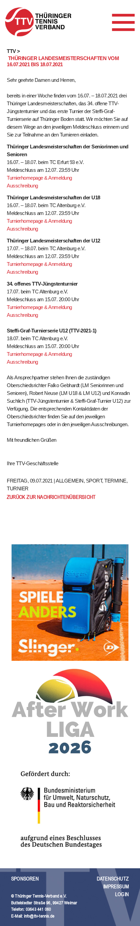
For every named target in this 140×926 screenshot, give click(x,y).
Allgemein (70, 481)
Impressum (116, 886)
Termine (115, 481)
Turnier (18, 488)
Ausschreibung (22, 185)
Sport (94, 481)
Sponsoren (25, 879)
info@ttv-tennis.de (39, 916)
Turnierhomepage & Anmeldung (39, 178)
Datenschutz (113, 879)
